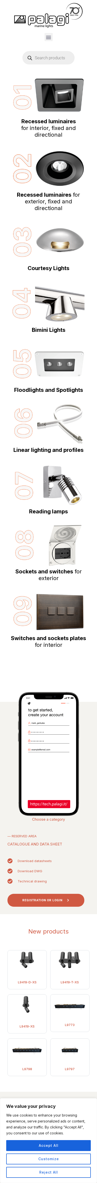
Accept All (48, 1145)
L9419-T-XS (70, 982)
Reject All (48, 1172)
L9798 (27, 1069)
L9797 (70, 1069)
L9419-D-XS (27, 982)
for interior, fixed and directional (48, 128)
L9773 (70, 1025)
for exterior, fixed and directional (48, 201)
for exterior (48, 574)
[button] (49, 37)
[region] (48, 1140)
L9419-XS (27, 1026)
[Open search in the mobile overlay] (48, 58)
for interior (48, 641)
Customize (48, 1159)
